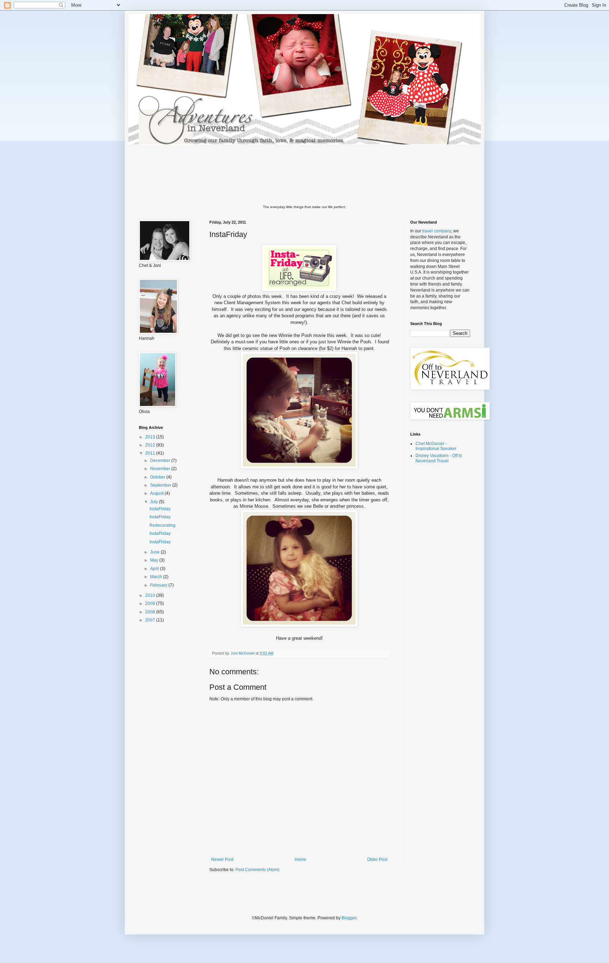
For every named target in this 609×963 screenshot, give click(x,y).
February (159, 585)
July (154, 501)
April (155, 568)
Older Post (377, 859)
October (158, 477)
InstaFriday (160, 508)
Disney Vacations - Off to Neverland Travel (439, 458)
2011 (150, 453)
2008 (150, 611)
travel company (436, 231)
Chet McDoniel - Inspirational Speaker (436, 446)
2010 (150, 595)
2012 (150, 445)
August (157, 493)
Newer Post (222, 859)
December (160, 460)
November (160, 468)
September (161, 485)
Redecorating (162, 525)
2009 (150, 603)
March (156, 576)
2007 (150, 620)
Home (300, 859)
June (155, 552)
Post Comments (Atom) (257, 869)
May (154, 560)
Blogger (349, 917)
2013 (150, 436)
